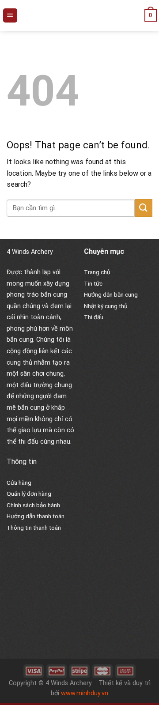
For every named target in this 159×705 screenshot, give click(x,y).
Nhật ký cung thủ (106, 305)
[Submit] (143, 207)
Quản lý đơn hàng (29, 493)
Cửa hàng (19, 482)
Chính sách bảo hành (33, 505)
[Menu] (10, 15)
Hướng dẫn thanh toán (35, 516)
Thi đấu (93, 316)
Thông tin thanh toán (34, 527)
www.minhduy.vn (84, 693)
